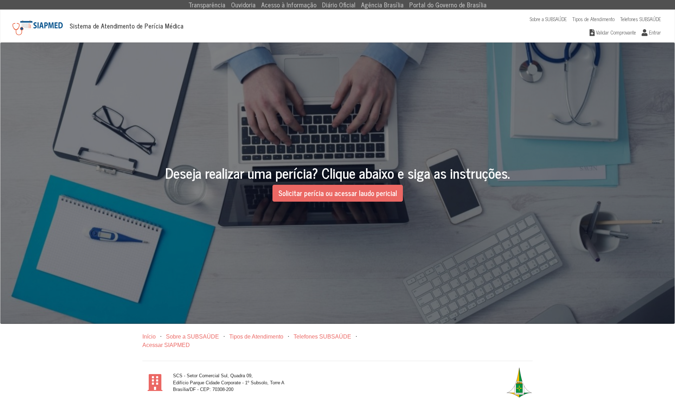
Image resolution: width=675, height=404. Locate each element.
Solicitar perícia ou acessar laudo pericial (337, 193)
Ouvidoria (243, 5)
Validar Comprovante (615, 32)
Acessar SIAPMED (166, 345)
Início (149, 337)
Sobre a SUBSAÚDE (548, 19)
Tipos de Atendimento (593, 19)
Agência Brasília (382, 5)
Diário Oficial (338, 5)
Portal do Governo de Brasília (448, 5)
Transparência (208, 5)
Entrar (654, 32)
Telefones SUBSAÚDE (640, 19)
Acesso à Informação (288, 5)
